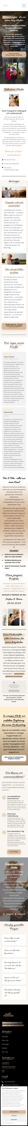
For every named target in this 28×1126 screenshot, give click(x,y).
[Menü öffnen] (24, 5)
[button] (11, 71)
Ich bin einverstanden (14, 690)
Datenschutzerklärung (8, 1123)
